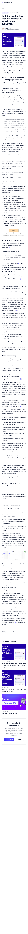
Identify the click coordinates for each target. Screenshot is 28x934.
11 (18, 283)
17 (19, 404)
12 (16, 310)
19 (20, 406)
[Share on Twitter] (10, 631)
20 (15, 622)
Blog (4, 8)
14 (19, 374)
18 (11, 406)
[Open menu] (25, 2)
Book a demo (9, 739)
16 (20, 379)
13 (15, 363)
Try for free (19, 739)
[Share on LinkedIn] (13, 631)
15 (19, 376)
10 (10, 283)
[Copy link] (7, 631)
